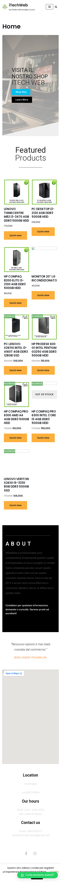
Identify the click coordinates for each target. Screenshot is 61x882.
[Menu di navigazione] (49, 6)
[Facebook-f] (26, 853)
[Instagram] (34, 853)
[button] (21, 92)
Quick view (15, 235)
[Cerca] (56, 7)
